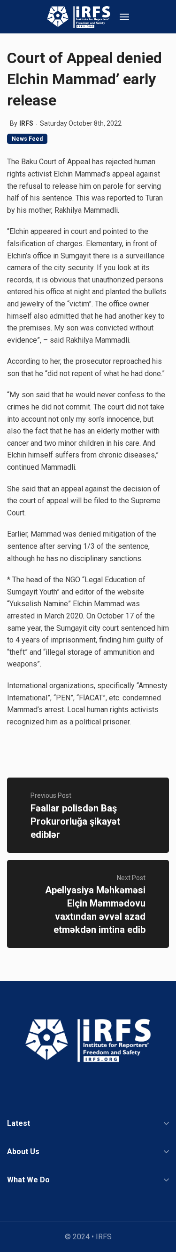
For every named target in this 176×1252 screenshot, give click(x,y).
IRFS (26, 123)
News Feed (27, 139)
